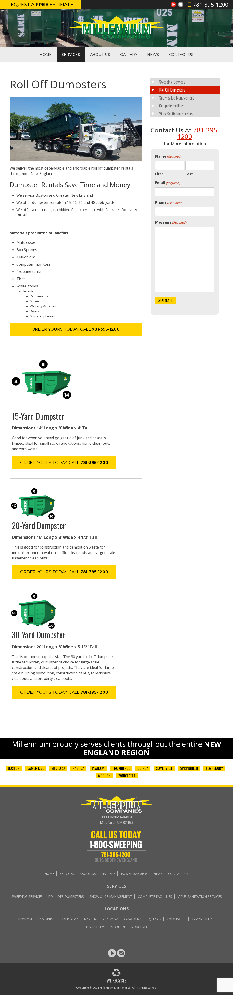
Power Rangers (134, 873)
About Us (100, 54)
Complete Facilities (172, 106)
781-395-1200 (210, 4)
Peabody (98, 768)
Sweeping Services (172, 82)
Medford (58, 768)
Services (71, 54)
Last (189, 173)
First (159, 173)
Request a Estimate (40, 4)
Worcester (126, 775)
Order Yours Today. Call (76, 329)
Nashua (78, 768)
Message (170, 222)
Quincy (142, 768)
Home (46, 54)
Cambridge (35, 768)
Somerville (164, 768)
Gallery (128, 54)
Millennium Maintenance (115, 988)
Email (167, 182)
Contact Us (181, 54)
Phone (168, 202)
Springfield (189, 768)
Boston (14, 768)
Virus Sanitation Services (176, 114)
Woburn (104, 775)
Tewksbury (214, 768)
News (153, 54)
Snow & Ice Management (176, 98)
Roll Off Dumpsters (172, 90)
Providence (121, 768)
